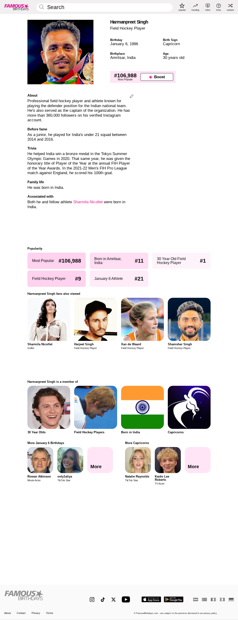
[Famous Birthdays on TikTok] (102, 599)
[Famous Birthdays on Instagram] (92, 599)
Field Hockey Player (127, 28)
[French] (213, 599)
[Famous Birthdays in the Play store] (174, 599)
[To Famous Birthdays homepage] (17, 7)
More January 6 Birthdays (45, 443)
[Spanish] (195, 599)
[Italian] (222, 599)
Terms (49, 613)
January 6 (118, 44)
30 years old (173, 57)
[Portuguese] (204, 599)
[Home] (40, 597)
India (131, 57)
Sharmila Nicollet (88, 202)
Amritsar (117, 57)
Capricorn (171, 44)
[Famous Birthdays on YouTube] (127, 599)
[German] (231, 599)
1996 (134, 44)
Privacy (36, 613)
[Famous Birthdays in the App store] (151, 599)
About (7, 613)
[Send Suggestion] (131, 97)
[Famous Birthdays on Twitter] (113, 599)
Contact (21, 613)
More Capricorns (137, 443)
